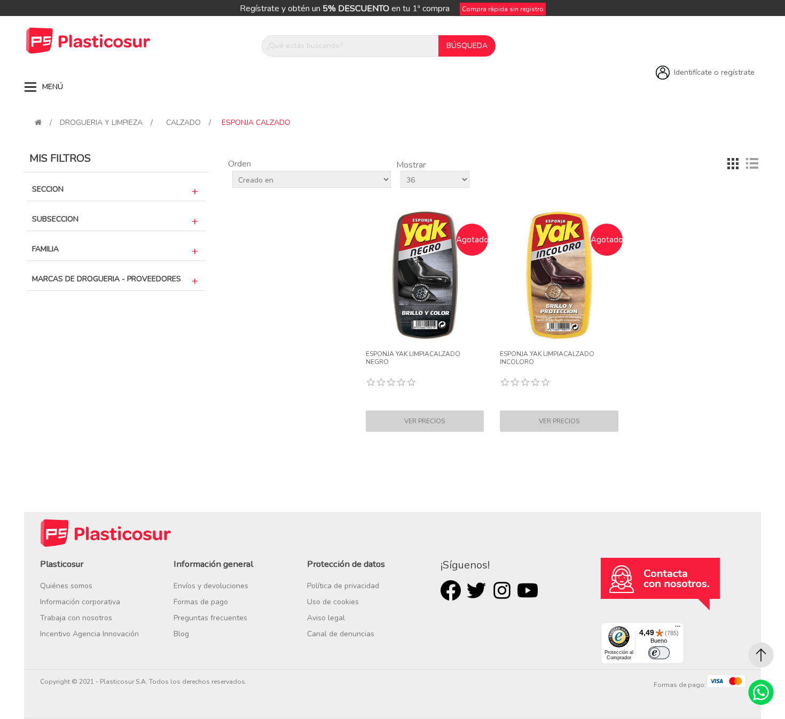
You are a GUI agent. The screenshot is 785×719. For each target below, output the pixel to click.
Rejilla (732, 163)
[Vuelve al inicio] (38, 122)
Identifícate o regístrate (714, 72)
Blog (181, 634)
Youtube (527, 590)
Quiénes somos (66, 586)
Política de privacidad (343, 586)
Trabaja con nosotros (76, 618)
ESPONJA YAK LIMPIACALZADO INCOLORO (547, 358)
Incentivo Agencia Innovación (89, 634)
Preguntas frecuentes (210, 618)
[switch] (659, 652)
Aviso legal (326, 618)
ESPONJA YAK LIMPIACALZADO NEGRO (413, 358)
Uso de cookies (333, 602)
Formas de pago (201, 602)
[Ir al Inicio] (761, 655)
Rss (502, 590)
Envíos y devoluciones (211, 586)
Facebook (451, 590)
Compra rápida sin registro (503, 9)
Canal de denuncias (340, 634)
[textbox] (350, 46)
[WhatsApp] (761, 692)
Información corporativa (80, 602)
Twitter (476, 590)
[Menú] (677, 628)
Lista (751, 163)
